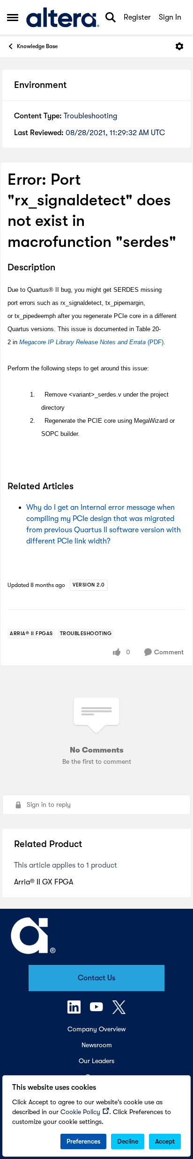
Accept (165, 1141)
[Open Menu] (179, 46)
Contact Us (96, 978)
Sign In (170, 17)
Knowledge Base (37, 46)
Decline (127, 1141)
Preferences (83, 1141)
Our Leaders (96, 1061)
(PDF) (91, 342)
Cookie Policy (80, 1112)
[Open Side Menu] (12, 17)
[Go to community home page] (62, 18)
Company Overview (96, 1029)
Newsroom (97, 1045)
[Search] (110, 17)
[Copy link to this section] (62, 268)
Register (137, 17)
